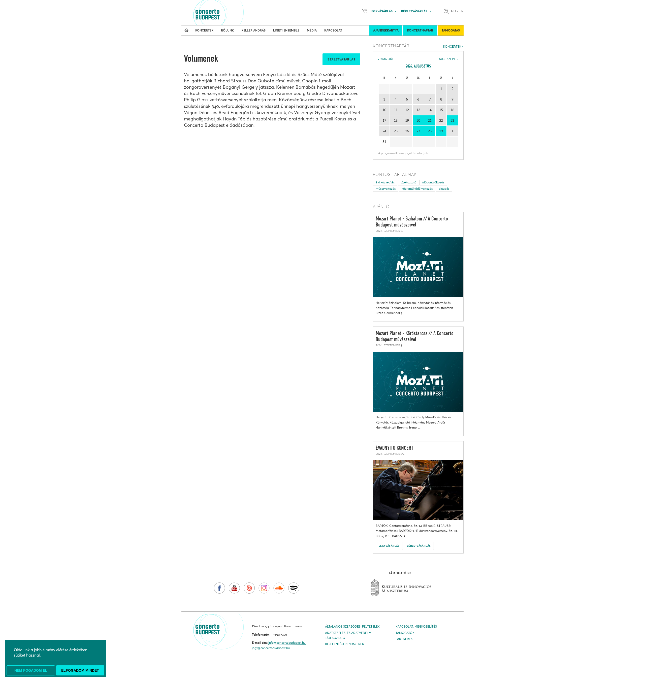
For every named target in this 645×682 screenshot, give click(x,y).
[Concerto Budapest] (224, 12)
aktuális (444, 188)
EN (462, 11)
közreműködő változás (417, 188)
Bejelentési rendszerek (344, 644)
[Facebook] (219, 588)
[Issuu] (249, 588)
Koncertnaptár (420, 30)
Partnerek (404, 639)
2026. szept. (447, 59)
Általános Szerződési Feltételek (352, 626)
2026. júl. (387, 59)
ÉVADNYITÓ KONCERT (394, 448)
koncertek (452, 46)
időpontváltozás (433, 182)
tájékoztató (408, 182)
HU (453, 11)
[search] (447, 11)
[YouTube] (234, 588)
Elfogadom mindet (80, 670)
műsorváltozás (386, 188)
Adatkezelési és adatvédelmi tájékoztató (348, 635)
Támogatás (451, 30)
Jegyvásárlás (381, 11)
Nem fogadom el (30, 670)
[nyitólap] (186, 30)
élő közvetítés (385, 182)
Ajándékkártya (386, 30)
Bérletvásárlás (414, 11)
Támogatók (405, 633)
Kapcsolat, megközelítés (416, 626)
